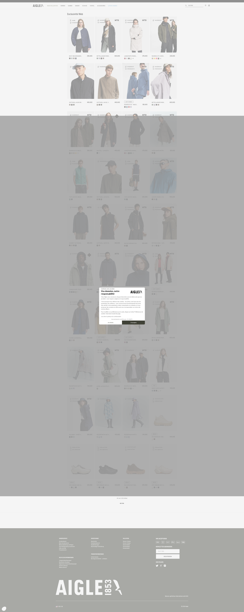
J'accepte (133, 322)
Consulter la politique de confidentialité (111, 316)
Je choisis (110, 322)
